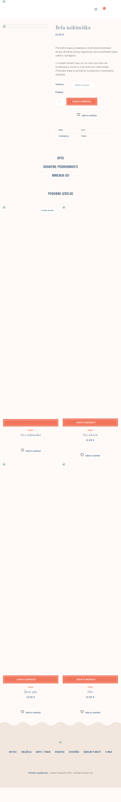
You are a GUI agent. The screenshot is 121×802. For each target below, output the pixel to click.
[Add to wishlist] (31, 423)
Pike (90, 692)
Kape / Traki (43, 751)
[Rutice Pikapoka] (60, 742)
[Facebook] (51, 762)
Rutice (13, 751)
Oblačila (26, 751)
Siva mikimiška (31, 435)
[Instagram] (69, 762)
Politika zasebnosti (38, 773)
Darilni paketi (92, 751)
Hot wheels (90, 435)
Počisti (59, 92)
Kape (84, 136)
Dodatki (59, 751)
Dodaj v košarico (82, 101)
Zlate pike (30, 692)
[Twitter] (60, 762)
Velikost (59, 84)
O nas (108, 751)
